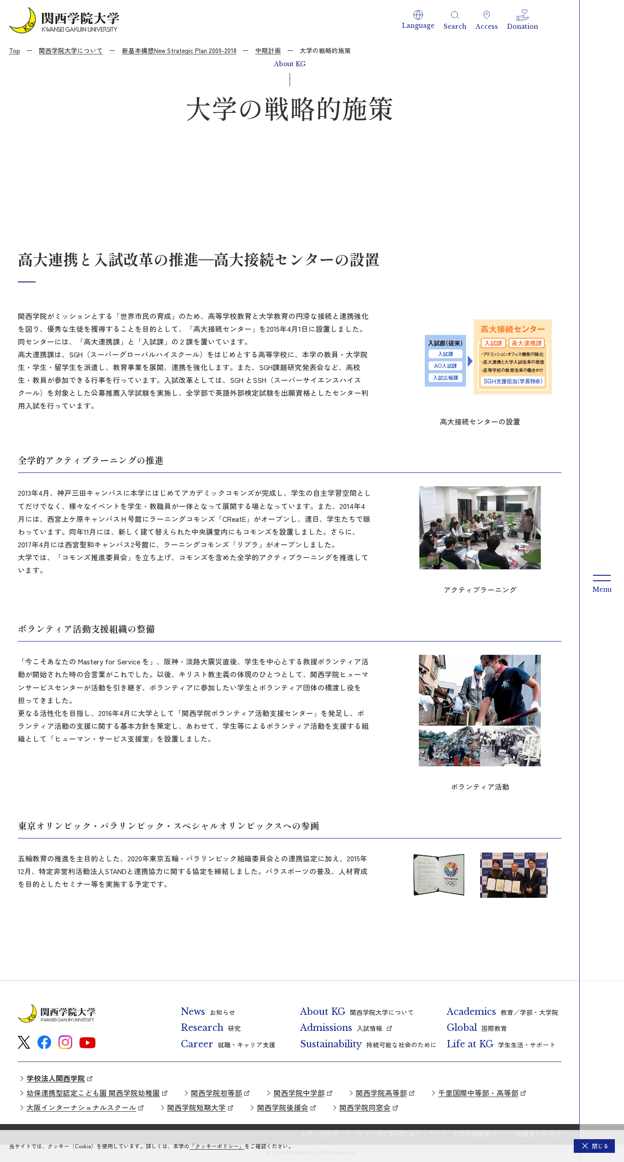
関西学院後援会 (282, 1107)
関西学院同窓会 (365, 1107)
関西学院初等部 (216, 1093)
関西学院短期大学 (196, 1107)
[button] (418, 20)
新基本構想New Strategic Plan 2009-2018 (179, 50)
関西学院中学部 (299, 1093)
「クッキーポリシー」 (217, 1146)
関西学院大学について (71, 50)
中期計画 (268, 50)
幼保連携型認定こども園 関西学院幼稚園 (93, 1093)
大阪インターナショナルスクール (81, 1107)
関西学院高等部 (381, 1093)
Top (14, 50)
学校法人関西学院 (55, 1078)
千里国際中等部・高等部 (478, 1093)
